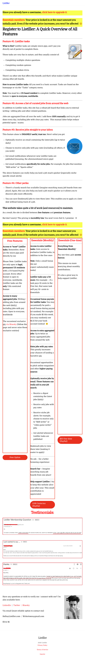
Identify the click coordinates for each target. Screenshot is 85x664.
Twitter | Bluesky (21, 605)
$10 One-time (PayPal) (66, 440)
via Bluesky (11, 324)
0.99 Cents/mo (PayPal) (39, 504)
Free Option (15, 457)
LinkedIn (7, 605)
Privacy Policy (42, 645)
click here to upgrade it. (54, 12)
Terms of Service (42, 649)
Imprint (42, 654)
